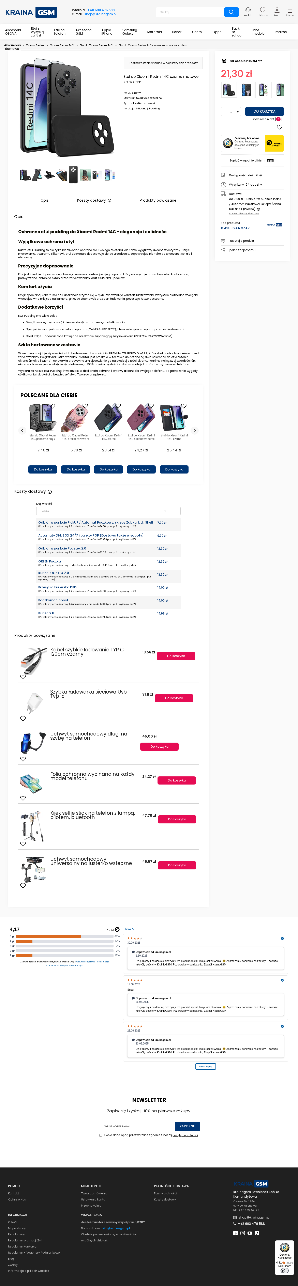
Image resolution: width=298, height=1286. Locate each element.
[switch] (285, 1270)
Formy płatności (165, 1193)
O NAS (12, 1222)
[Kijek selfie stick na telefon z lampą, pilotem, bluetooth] (33, 826)
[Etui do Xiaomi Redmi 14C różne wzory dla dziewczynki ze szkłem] (263, 90)
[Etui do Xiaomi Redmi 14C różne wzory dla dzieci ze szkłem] (246, 90)
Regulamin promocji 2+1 (25, 1240)
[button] (42, 462)
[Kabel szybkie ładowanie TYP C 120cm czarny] (33, 661)
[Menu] (291, 1242)
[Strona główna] (31, 11)
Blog (11, 1259)
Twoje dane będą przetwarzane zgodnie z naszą (150, 1135)
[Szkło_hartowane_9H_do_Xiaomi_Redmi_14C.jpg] (109, 175)
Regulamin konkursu (22, 1246)
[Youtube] (250, 1232)
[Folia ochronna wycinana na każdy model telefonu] (33, 784)
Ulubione (263, 15)
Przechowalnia (91, 1206)
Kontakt (248, 15)
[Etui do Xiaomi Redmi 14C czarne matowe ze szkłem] (229, 90)
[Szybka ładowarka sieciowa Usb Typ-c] (33, 703)
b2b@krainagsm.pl (116, 1228)
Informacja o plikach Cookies (28, 1271)
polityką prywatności (185, 1135)
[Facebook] (235, 1232)
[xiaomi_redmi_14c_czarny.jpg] (25, 175)
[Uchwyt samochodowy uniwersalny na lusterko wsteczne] (33, 870)
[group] (42, 440)
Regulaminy (16, 1234)
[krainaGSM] (274, 226)
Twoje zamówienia (94, 1193)
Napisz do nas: (91, 1228)
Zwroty (13, 1265)
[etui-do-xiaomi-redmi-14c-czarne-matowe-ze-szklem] (37, 175)
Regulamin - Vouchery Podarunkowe (34, 1253)
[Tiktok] (257, 1232)
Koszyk (290, 15)
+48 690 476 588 (101, 10)
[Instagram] (242, 1232)
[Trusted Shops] (228, 143)
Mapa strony (17, 1228)
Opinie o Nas (17, 1199)
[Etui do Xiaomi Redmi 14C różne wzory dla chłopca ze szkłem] (281, 90)
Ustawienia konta (93, 1199)
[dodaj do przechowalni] (279, 127)
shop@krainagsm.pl (100, 14)
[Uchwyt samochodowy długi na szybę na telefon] (33, 744)
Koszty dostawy (165, 1199)
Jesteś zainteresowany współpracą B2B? (113, 1222)
